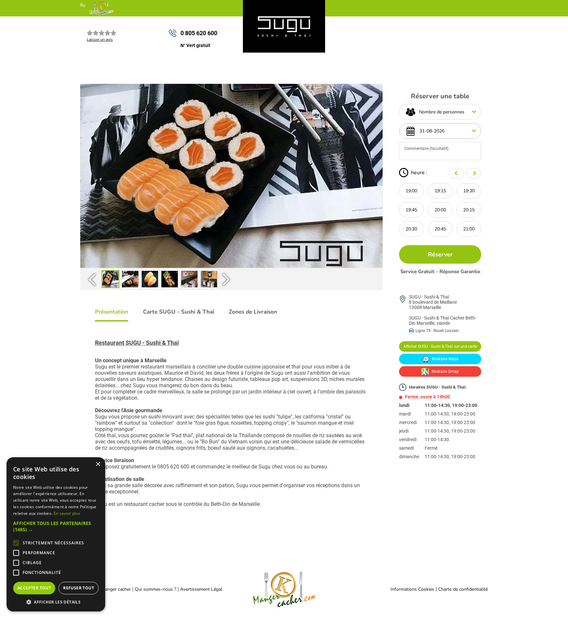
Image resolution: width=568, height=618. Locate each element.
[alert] (56, 534)
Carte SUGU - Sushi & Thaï (178, 312)
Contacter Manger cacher (105, 589)
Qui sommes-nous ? (156, 589)
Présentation (111, 312)
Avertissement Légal (201, 589)
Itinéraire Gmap (445, 371)
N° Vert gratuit (195, 45)
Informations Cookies (412, 589)
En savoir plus (67, 513)
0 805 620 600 (198, 33)
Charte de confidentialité (463, 589)
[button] (56, 526)
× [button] (97, 464)
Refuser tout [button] (78, 588)
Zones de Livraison (253, 312)
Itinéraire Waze (444, 359)
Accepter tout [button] (34, 588)
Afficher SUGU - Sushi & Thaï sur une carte (440, 346)
